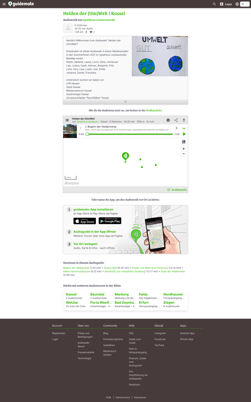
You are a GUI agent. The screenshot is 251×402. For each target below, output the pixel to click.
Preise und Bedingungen (85, 335)
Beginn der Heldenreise (76, 267)
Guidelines (109, 345)
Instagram (160, 333)
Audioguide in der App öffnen (94, 231)
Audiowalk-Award (84, 344)
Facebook (160, 339)
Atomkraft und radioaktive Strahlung (124, 271)
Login (55, 339)
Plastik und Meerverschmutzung (150, 267)
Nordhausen (173, 294)
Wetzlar (72, 302)
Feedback (134, 384)
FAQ (131, 333)
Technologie (84, 358)
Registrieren (58, 333)
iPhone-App (186, 339)
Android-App (187, 333)
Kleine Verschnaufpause (76, 271)
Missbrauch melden (109, 353)
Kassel (71, 294)
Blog (105, 333)
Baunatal (97, 294)
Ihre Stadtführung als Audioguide (138, 375)
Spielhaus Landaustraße (99, 20)
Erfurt (144, 302)
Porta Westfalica (103, 302)
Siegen (168, 302)
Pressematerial (86, 352)
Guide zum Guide (135, 341)
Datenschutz (123, 397)
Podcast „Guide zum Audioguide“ (137, 362)
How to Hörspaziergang (138, 350)
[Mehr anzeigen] (125, 102)
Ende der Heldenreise (173, 271)
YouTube (159, 345)
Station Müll (110, 267)
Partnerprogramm (113, 339)
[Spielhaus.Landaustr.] (68, 28)
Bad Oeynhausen (128, 302)
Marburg (122, 294)
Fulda (143, 294)
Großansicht (154, 110)
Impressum (140, 397)
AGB (108, 397)
